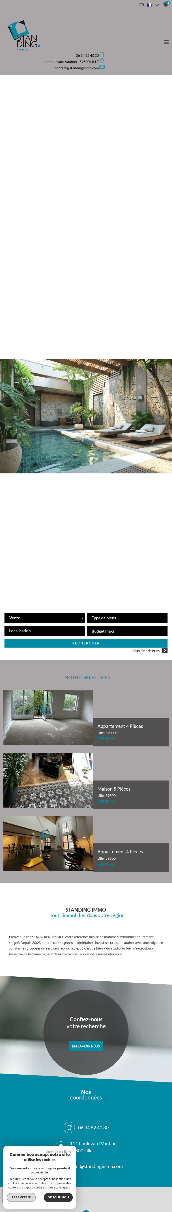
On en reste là (56, 1151)
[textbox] (127, 616)
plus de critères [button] (146, 650)
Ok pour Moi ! (58, 1197)
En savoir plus (86, 1046)
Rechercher (86, 643)
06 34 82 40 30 (93, 1127)
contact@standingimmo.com (77, 68)
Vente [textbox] (14, 617)
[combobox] (44, 618)
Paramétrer (21, 1197)
